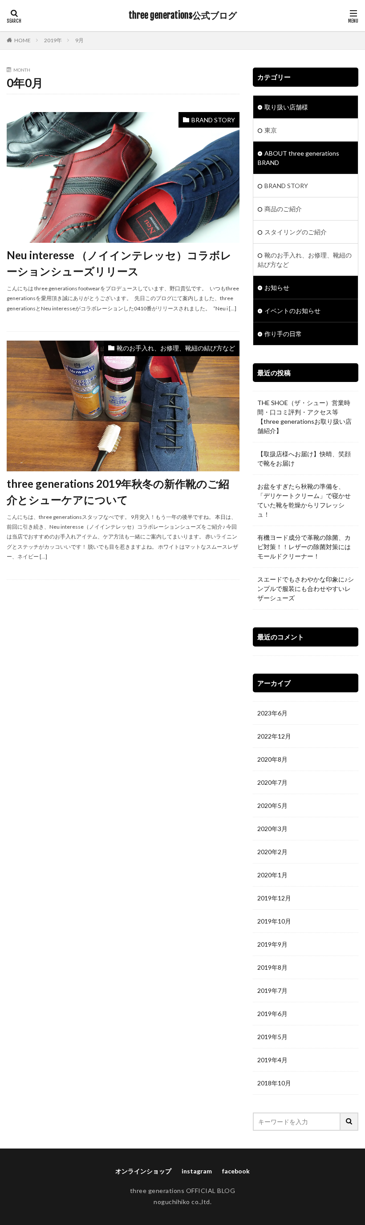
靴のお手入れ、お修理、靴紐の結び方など (176, 348)
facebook (236, 1171)
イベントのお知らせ (292, 310)
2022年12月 (274, 736)
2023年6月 (272, 713)
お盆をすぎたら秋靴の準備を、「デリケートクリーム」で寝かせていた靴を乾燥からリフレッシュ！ (304, 500)
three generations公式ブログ (183, 15)
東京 (270, 130)
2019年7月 (272, 990)
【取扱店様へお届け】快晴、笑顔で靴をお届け (304, 458)
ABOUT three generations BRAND (298, 157)
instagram (197, 1171)
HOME (22, 40)
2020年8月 (272, 759)
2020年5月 (272, 805)
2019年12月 (274, 898)
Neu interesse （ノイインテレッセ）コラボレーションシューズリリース (119, 263)
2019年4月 (272, 1060)
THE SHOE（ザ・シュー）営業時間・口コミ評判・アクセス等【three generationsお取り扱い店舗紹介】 (304, 416)
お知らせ (276, 287)
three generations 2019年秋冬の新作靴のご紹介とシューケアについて (118, 491)
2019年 (53, 40)
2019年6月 (272, 1013)
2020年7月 (272, 782)
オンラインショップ (143, 1171)
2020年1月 (272, 875)
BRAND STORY (213, 120)
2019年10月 (274, 921)
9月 (79, 40)
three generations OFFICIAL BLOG (182, 1190)
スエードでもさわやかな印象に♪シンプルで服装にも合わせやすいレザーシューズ (305, 588)
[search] (349, 1122)
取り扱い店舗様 (286, 107)
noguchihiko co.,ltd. (182, 1201)
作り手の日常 (283, 333)
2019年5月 (272, 1036)
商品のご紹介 (283, 209)
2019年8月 (272, 967)
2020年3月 (272, 828)
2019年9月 (272, 944)
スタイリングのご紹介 (295, 232)
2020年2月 (272, 851)
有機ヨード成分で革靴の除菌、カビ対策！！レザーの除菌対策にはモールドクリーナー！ (304, 547)
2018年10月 (274, 1083)
